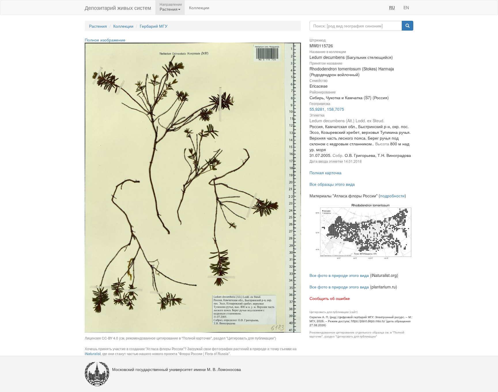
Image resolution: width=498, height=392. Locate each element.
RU (392, 7)
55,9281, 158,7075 (327, 109)
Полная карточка (326, 172)
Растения (98, 26)
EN (406, 7)
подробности (392, 195)
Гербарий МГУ (153, 26)
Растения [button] (169, 9)
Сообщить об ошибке (330, 298)
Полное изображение (105, 40)
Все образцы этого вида (332, 184)
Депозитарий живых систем (118, 7)
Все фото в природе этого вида (339, 275)
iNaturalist (93, 353)
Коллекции (199, 7)
